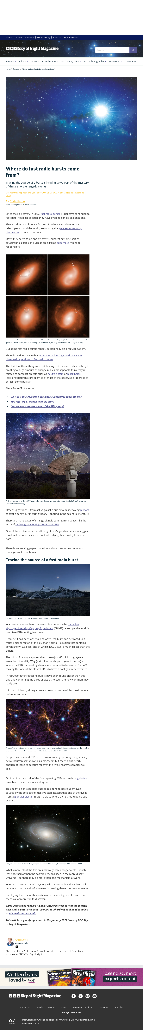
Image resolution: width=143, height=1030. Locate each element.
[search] (133, 50)
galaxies (82, 778)
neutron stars (55, 374)
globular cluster (23, 796)
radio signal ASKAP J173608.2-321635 (37, 524)
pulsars (84, 510)
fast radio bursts (50, 213)
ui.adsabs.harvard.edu (22, 913)
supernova (63, 242)
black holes (74, 374)
